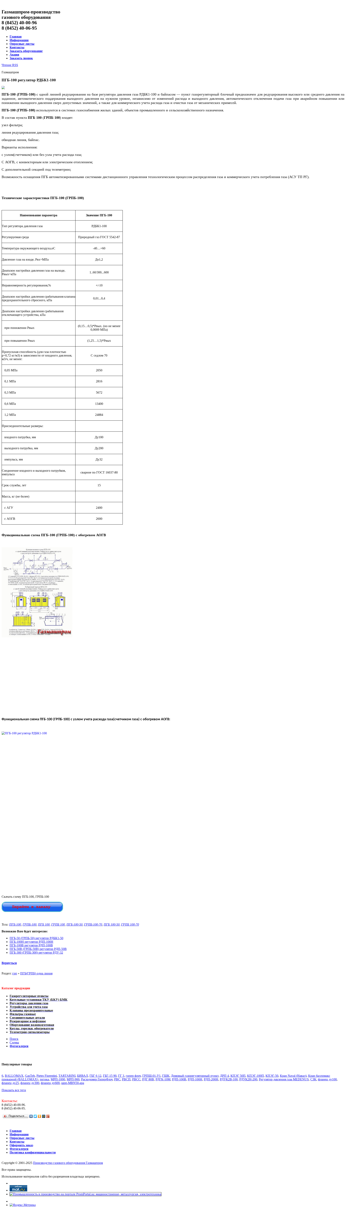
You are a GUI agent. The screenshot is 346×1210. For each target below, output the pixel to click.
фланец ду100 (327, 1079)
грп (14, 973)
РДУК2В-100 (229, 1079)
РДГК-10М (163, 1079)
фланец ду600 (50, 1083)
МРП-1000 (58, 1079)
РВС (117, 1079)
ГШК (165, 1075)
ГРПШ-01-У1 (151, 1075)
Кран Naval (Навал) (293, 1075)
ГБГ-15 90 (110, 1075)
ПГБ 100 (44, 924)
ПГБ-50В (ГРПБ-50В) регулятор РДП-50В (38, 949)
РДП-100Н (195, 1079)
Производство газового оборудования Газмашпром (68, 1163)
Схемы (14, 1042)
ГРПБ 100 (58, 924)
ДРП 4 (224, 1075)
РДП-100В (179, 1079)
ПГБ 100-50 (112, 924)
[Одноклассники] (39, 1116)
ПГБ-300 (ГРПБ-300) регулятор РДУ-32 (36, 952)
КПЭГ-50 (272, 1075)
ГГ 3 (121, 1075)
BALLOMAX (14, 1075)
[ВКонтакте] (31, 1116)
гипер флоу (133, 1075)
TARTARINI (66, 1075)
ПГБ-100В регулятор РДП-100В (31, 945)
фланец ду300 (29, 1083)
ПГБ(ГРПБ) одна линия (36, 973)
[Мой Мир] (44, 1116)
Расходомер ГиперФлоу (97, 1079)
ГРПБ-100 (29, 924)
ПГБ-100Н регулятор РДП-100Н (31, 941)
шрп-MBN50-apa (72, 1083)
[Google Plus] (48, 1116)
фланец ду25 (10, 1083)
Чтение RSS (10, 65)
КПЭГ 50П (237, 1075)
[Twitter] (35, 1116)
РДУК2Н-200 (248, 1079)
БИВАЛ (82, 1075)
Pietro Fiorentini (46, 1075)
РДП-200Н (211, 1079)
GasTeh (30, 1075)
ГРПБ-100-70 (93, 924)
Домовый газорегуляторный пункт (194, 1075)
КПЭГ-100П (255, 1075)
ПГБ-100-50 (74, 924)
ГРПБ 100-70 (130, 924)
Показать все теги (14, 1090)
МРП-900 (73, 1079)
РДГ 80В (148, 1079)
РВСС (136, 1079)
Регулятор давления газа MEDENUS (284, 1079)
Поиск (14, 1039)
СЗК (313, 1079)
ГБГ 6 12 (95, 1075)
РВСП (126, 1079)
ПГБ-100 (15, 924)
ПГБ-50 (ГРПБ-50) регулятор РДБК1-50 (36, 938)
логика (44, 1079)
